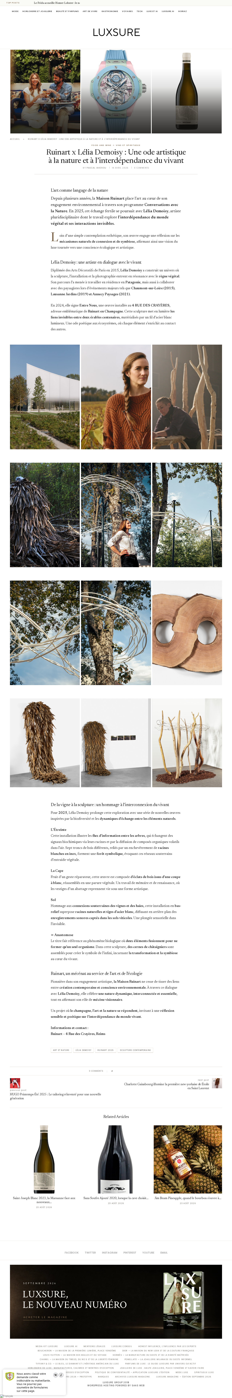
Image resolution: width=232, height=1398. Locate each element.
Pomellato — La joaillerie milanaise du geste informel (158, 1359)
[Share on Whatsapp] (133, 1071)
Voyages (127, 11)
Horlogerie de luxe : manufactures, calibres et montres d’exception (71, 1368)
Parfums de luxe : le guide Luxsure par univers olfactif (160, 1363)
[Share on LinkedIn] (129, 1071)
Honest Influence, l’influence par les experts (167, 1346)
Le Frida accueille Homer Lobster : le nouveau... (61, 3)
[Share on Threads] (137, 1071)
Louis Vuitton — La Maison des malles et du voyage (75, 1355)
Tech (139, 11)
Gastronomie (110, 11)
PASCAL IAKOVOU (29, 127)
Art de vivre (90, 11)
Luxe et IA (152, 11)
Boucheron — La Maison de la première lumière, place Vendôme (77, 1350)
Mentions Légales (94, 1346)
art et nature (61, 1050)
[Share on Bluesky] (140, 1071)
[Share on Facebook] (119, 1071)
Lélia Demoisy (84, 1050)
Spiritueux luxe (204, 1372)
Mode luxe (182, 1372)
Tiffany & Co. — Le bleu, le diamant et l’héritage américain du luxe (77, 1363)
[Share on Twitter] (123, 1071)
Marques (103, 1376)
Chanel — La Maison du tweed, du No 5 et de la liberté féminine (79, 1359)
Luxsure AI (168, 11)
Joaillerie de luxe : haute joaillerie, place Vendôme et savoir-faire (162, 1368)
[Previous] (26, 3)
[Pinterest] (119, 43)
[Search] (220, 11)
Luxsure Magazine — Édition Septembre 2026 (183, 1376)
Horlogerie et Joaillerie (37, 11)
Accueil (15, 139)
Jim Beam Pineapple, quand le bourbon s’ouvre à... (187, 1198)
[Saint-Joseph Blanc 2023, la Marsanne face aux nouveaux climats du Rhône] (187, 91)
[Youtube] (124, 43)
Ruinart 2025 (106, 1050)
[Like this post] (115, 1071)
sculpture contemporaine (135, 1050)
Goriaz (182, 11)
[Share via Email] (143, 1071)
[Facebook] (103, 43)
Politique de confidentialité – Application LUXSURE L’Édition (132, 1372)
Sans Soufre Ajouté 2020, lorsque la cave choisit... (116, 1198)
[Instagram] (114, 43)
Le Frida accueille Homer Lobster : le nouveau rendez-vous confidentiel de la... (44, 117)
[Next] (30, 3)
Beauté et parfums (67, 11)
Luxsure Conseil (121, 1346)
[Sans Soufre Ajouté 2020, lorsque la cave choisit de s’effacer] (116, 1159)
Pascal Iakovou (170, 127)
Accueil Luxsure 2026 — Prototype (70, 1376)
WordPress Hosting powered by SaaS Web (116, 1385)
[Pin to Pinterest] (126, 1071)
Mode (15, 11)
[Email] (129, 43)
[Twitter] (108, 43)
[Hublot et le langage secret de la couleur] (116, 91)
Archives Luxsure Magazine (132, 1376)
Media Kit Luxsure (47, 1346)
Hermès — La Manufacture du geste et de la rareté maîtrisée (151, 1355)
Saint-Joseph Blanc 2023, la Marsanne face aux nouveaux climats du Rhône (180, 117)
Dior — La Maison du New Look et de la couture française (158, 1350)
